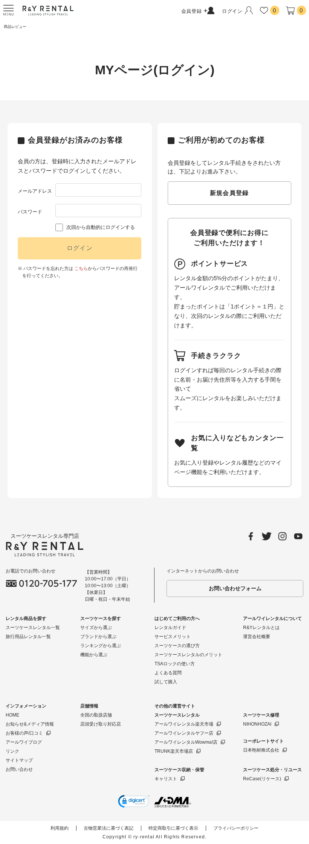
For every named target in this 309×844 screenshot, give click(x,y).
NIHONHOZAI (257, 724)
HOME (12, 715)
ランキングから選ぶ (100, 645)
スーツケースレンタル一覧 (33, 627)
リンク (12, 751)
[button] (134, 802)
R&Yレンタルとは (261, 627)
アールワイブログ (24, 742)
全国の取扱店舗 (96, 715)
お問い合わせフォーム (235, 588)
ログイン (80, 248)
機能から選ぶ (93, 654)
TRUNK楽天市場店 (173, 751)
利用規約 (59, 828)
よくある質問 (168, 672)
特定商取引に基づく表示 (173, 828)
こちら (81, 268)
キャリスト (165, 778)
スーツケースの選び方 (177, 645)
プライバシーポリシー (236, 828)
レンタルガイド (170, 627)
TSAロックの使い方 (174, 663)
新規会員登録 (229, 193)
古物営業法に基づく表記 (108, 828)
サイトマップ (19, 760)
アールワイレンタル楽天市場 (183, 724)
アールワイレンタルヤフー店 (183, 733)
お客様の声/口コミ (24, 733)
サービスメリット (172, 636)
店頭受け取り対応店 (100, 724)
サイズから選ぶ (96, 627)
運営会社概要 (256, 636)
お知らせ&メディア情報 (30, 724)
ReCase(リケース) (262, 778)
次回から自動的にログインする (100, 227)
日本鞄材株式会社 (261, 750)
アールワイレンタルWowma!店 (185, 742)
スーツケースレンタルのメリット (188, 654)
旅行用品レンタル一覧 (28, 636)
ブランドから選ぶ (98, 636)
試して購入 (165, 681)
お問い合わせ (19, 769)
